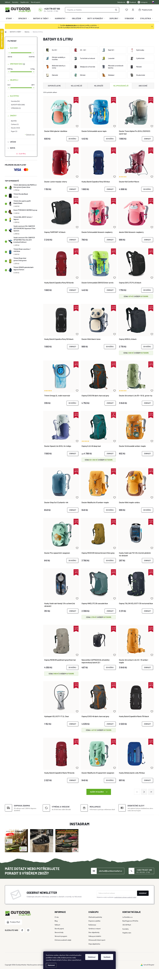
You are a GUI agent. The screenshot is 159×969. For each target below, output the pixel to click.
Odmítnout (91, 957)
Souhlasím (107, 957)
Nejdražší (98, 86)
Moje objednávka (94, 944)
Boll (13, 121)
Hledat (116, 9)
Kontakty (15, 2)
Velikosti (7, 2)
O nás (57, 917)
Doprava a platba (94, 921)
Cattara (14, 124)
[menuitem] (10, 18)
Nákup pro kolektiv (94, 936)
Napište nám (24, 2)
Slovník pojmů (35, 2)
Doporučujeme (54, 86)
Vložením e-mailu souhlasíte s (116, 897)
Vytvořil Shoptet (149, 965)
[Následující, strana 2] (144, 792)
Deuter (15, 128)
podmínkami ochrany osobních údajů (125, 897)
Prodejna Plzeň (15, 922)
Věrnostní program (61, 936)
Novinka (15, 101)
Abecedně (143, 86)
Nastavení (51, 965)
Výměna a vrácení (94, 928)
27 (151, 792)
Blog (56, 921)
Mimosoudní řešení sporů (96, 940)
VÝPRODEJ (15, 108)
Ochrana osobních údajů (63, 940)
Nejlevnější (76, 86)
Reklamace (92, 925)
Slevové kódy (59, 932)
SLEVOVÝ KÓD (17, 104)
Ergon (14, 131)
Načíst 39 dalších (97, 792)
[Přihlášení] (133, 9)
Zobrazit (147, 139)
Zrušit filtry (22, 153)
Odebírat (143, 893)
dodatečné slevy (71, 25)
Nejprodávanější (120, 86)
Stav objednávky (93, 932)
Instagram (144, 2)
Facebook (133, 2)
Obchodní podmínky (95, 917)
